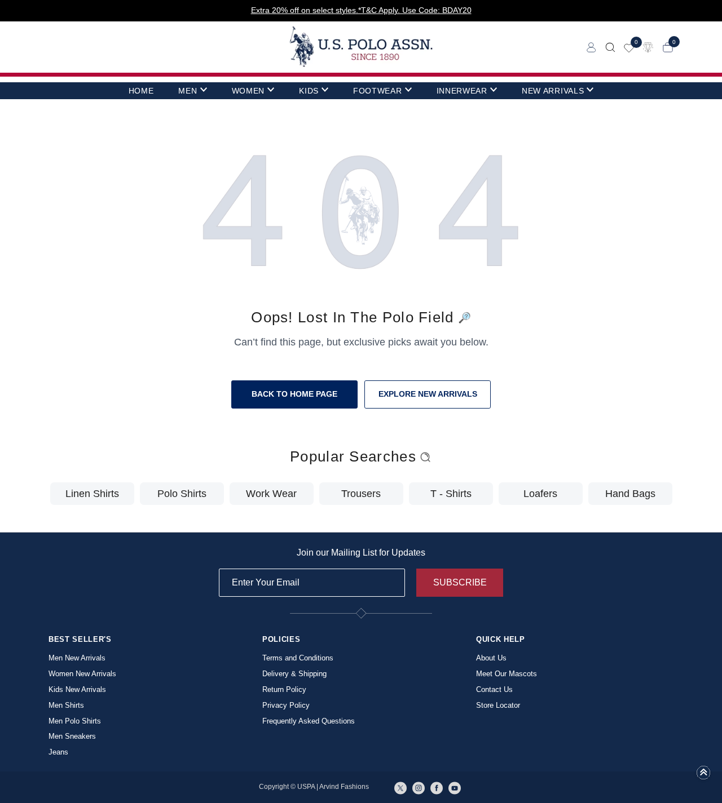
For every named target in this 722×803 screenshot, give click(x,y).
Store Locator (498, 705)
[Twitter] (400, 787)
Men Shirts (66, 705)
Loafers (540, 493)
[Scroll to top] (703, 776)
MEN (187, 90)
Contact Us (494, 689)
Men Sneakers (72, 736)
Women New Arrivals (82, 673)
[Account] (591, 46)
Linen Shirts (92, 493)
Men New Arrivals (77, 658)
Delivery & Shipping (294, 673)
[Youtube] (454, 787)
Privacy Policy (286, 705)
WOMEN (248, 90)
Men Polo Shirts (75, 721)
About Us (491, 658)
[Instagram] (418, 787)
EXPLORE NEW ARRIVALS (427, 393)
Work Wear (271, 493)
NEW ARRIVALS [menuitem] (553, 90)
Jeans (58, 752)
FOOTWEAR (377, 90)
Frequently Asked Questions (308, 721)
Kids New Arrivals (77, 689)
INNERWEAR (462, 90)
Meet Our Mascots (506, 673)
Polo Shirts (181, 493)
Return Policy (284, 689)
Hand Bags (630, 493)
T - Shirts (451, 493)
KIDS (309, 90)
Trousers (361, 493)
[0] (629, 47)
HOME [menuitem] (141, 90)
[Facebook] (436, 787)
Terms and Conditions (297, 658)
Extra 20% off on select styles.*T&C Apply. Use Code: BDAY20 (361, 10)
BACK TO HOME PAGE (294, 393)
